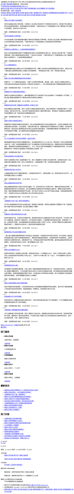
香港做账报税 (53, 13)
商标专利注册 (13, 15)
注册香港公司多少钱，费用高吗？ (15, 394)
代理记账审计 (49, 489)
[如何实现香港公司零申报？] (5, 34)
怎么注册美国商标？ (10, 65)
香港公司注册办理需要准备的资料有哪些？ (18, 78)
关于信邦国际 (50, 8)
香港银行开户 (38, 13)
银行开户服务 (23, 8)
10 (11, 325)
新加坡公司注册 (41, 15)
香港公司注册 (5, 8)
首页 (12, 10)
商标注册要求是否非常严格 (13, 183)
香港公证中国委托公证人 (12, 250)
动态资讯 (18, 10)
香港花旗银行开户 (38, 489)
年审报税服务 (32, 8)
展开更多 (3, 327)
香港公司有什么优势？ (11, 427)
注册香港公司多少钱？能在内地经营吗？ (17, 201)
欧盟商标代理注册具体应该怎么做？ (15, 214)
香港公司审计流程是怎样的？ (13, 121)
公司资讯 (13, 465)
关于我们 (3, 4)
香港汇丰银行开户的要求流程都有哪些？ (17, 399)
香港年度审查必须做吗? (11, 431)
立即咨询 (7, 343)
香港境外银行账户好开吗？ (13, 169)
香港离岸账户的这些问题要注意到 (15, 232)
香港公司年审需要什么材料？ (13, 421)
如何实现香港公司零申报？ (13, 36)
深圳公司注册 (22, 15)
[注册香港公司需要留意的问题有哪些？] (5, 308)
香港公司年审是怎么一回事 (13, 407)
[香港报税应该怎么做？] (5, 263)
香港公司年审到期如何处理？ (13, 405)
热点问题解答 (41, 8)
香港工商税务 (23, 455)
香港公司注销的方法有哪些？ (13, 20)
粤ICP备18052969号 (34, 485)
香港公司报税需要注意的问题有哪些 (15, 283)
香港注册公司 (8, 489)
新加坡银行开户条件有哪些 (13, 296)
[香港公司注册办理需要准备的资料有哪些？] (5, 76)
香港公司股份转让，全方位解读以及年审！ (18, 392)
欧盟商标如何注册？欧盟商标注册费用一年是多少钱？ (21, 105)
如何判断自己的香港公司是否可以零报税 (17, 436)
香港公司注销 (58, 489)
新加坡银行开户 (63, 13)
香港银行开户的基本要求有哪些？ (15, 92)
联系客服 (10, 4)
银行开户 (16, 455)
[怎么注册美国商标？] (5, 63)
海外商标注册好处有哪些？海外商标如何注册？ (19, 401)
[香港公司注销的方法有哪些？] (5, 18)
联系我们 (19, 465)
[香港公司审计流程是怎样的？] (5, 118)
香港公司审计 (29, 13)
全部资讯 (3, 13)
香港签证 (46, 13)
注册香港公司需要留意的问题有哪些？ (16, 310)
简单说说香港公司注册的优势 (13, 156)
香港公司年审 (20, 13)
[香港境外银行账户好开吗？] (5, 167)
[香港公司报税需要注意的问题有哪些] (5, 281)
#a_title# (3, 443)
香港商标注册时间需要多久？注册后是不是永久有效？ (21, 390)
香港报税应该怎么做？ (11, 265)
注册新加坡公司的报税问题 (13, 418)
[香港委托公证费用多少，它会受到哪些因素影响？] (5, 47)
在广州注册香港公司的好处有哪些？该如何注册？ (20, 138)
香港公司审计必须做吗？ (12, 409)
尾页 (17, 325)
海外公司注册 (14, 8)
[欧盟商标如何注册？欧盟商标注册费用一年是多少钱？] (5, 103)
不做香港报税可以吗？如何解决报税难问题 (18, 403)
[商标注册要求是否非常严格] (5, 181)
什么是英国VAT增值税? (11, 425)
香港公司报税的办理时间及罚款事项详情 (17, 423)
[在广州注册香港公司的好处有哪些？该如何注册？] (5, 136)
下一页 (14, 325)
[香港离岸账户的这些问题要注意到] (5, 230)
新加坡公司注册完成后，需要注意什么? (17, 438)
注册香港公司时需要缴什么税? (14, 434)
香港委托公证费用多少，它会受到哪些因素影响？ (20, 49)
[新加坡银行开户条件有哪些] (5, 294)
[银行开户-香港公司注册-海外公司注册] (14, 6)
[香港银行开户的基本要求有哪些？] (5, 89)
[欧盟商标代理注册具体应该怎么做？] (5, 212)
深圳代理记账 (17, 459)
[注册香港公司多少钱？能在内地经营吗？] (5, 199)
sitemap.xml (44, 485)
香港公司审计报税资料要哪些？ (14, 429)
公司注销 (5, 15)
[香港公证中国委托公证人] (5, 247)
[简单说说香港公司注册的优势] (5, 154)
